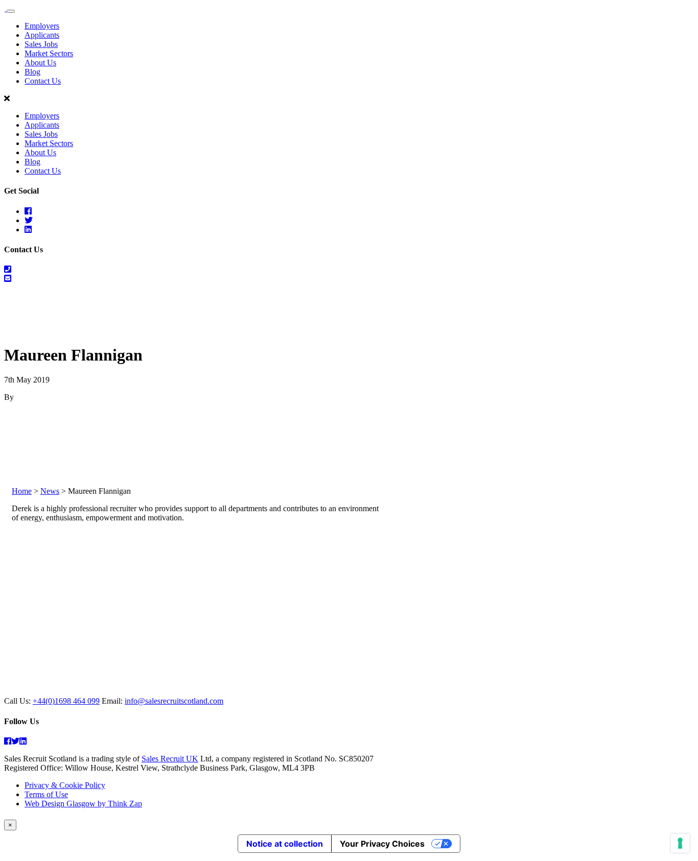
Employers (42, 25)
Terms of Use (46, 794)
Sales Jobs (41, 44)
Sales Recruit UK (170, 758)
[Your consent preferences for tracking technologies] (680, 843)
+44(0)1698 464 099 (66, 701)
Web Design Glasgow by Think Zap (83, 803)
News (49, 491)
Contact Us (43, 81)
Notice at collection (284, 844)
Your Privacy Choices (382, 844)
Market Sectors (49, 53)
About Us (40, 62)
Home (22, 491)
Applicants (42, 35)
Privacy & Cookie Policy (65, 785)
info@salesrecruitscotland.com (174, 701)
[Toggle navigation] (11, 11)
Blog (32, 71)
